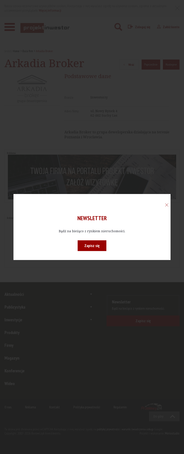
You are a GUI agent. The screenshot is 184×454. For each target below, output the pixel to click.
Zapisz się (92, 245)
